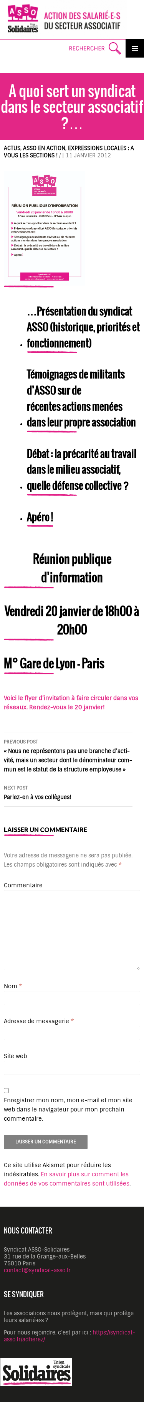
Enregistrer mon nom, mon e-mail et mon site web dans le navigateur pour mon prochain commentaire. (68, 1109)
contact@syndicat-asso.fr (37, 1270)
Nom (13, 986)
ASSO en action (44, 148)
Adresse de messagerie (39, 1021)
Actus (12, 148)
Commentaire (23, 885)
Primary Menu (135, 48)
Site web (15, 1056)
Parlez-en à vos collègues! (37, 793)
